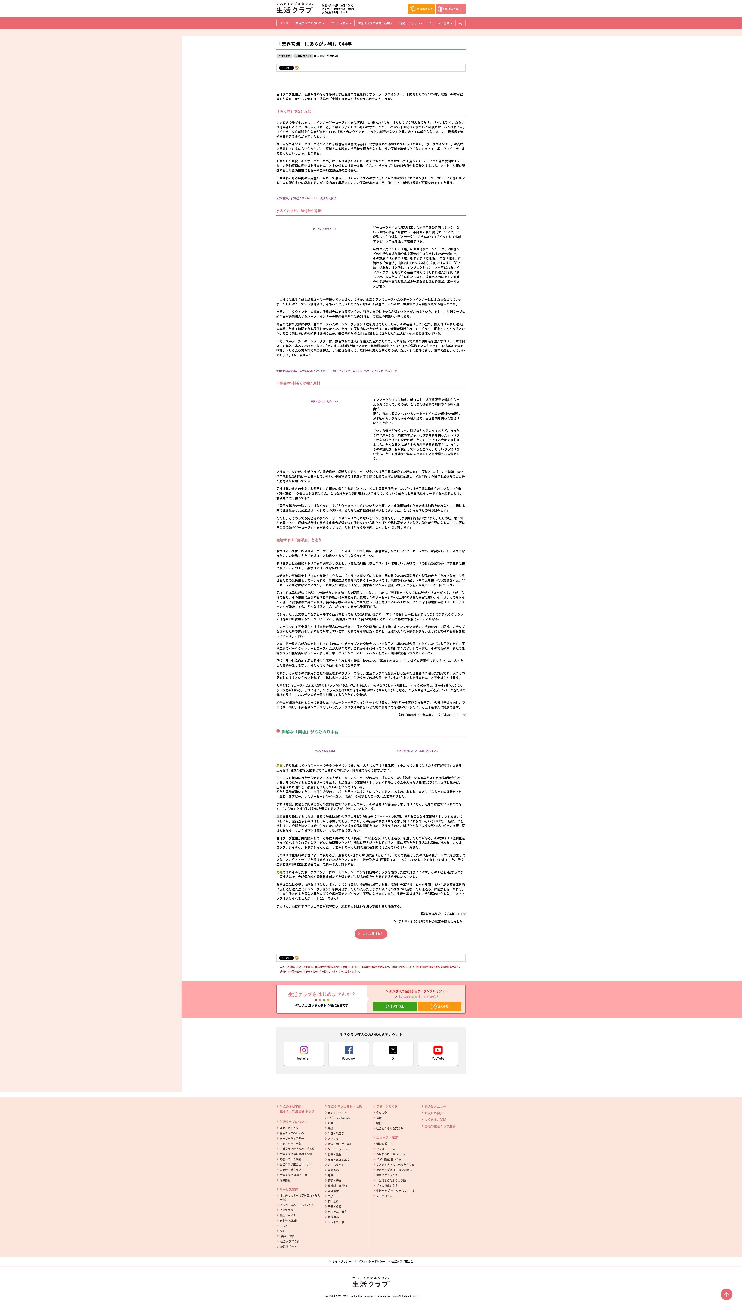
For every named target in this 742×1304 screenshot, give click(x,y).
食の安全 (381, 1112)
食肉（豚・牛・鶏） (340, 1144)
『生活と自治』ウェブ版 (391, 1180)
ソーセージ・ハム (339, 1149)
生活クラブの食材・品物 (345, 1106)
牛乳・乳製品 (336, 1133)
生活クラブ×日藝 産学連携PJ (394, 1170)
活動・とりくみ (387, 1106)
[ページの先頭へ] (726, 1294)
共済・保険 (287, 1236)
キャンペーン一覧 (290, 1143)
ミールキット (336, 1165)
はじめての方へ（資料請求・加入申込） (300, 1197)
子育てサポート (289, 1210)
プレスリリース (385, 1149)
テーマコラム (384, 1196)
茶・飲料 (333, 1201)
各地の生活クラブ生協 (440, 1126)
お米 (330, 1123)
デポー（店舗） (289, 1220)
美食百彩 (333, 1170)
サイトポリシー (341, 1261)
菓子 (330, 1196)
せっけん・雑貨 (337, 1211)
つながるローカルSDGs (390, 1154)
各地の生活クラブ (290, 1169)
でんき (284, 1225)
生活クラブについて (293, 1121)
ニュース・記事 (387, 1137)
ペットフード (336, 1222)
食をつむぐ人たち (387, 1175)
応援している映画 (290, 1159)
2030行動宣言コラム (388, 1159)
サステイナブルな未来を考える (395, 1164)
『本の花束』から (387, 1185)
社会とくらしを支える (389, 1128)
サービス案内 (289, 1189)
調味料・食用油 (337, 1185)
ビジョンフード (337, 1112)
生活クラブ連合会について (296, 1164)
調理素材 (333, 1191)
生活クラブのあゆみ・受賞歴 (297, 1148)
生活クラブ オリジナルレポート (395, 1190)
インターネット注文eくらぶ (297, 1205)
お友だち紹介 (434, 1113)
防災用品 (333, 1217)
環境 (379, 1118)
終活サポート (288, 1246)
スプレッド (334, 1138)
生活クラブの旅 (289, 1241)
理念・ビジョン (289, 1128)
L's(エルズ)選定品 (339, 1118)
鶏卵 (330, 1128)
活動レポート (384, 1143)
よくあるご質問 (435, 1119)
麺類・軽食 (334, 1180)
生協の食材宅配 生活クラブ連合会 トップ (297, 1109)
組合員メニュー (435, 1106)
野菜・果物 (334, 1154)
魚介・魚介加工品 (339, 1159)
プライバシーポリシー (371, 1261)
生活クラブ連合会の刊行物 (296, 1154)
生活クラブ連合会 (402, 1261)
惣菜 (330, 1175)
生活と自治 (285, 56)
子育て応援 (334, 1206)
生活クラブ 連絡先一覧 (293, 1175)
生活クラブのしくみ (292, 1133)
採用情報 (285, 1180)
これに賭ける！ (303, 56)
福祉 (282, 1231)
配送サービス (288, 1215)
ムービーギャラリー (292, 1138)
